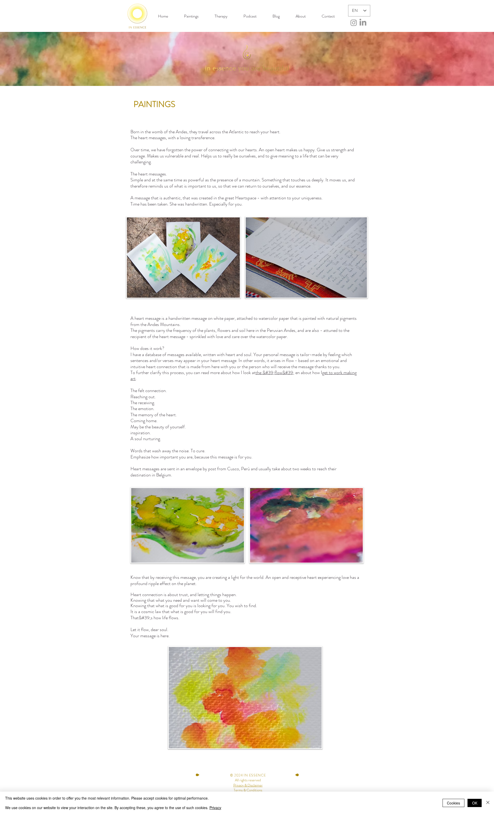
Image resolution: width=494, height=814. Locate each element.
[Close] (488, 803)
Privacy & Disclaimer (248, 785)
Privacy (215, 807)
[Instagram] (353, 23)
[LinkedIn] (363, 23)
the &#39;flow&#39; (274, 372)
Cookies (453, 803)
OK (474, 803)
